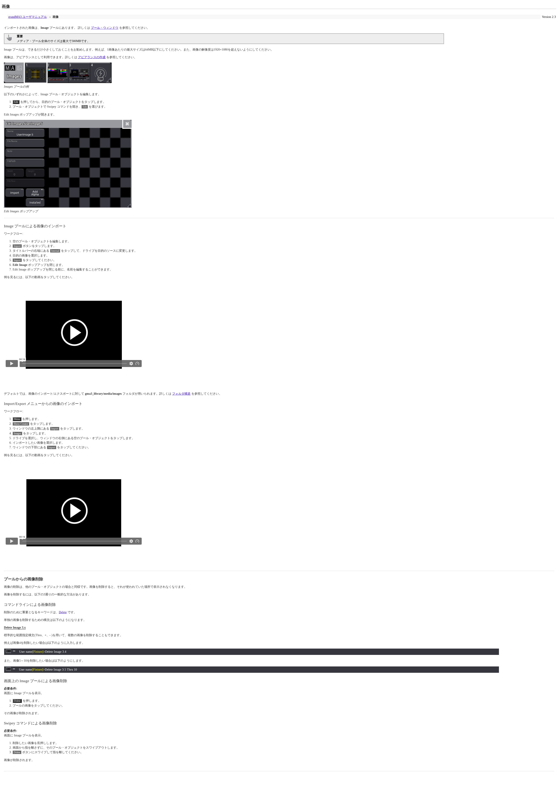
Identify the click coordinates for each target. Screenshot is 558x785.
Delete (63, 612)
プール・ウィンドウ (104, 27)
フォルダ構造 (181, 393)
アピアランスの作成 (91, 57)
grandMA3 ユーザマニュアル (27, 17)
